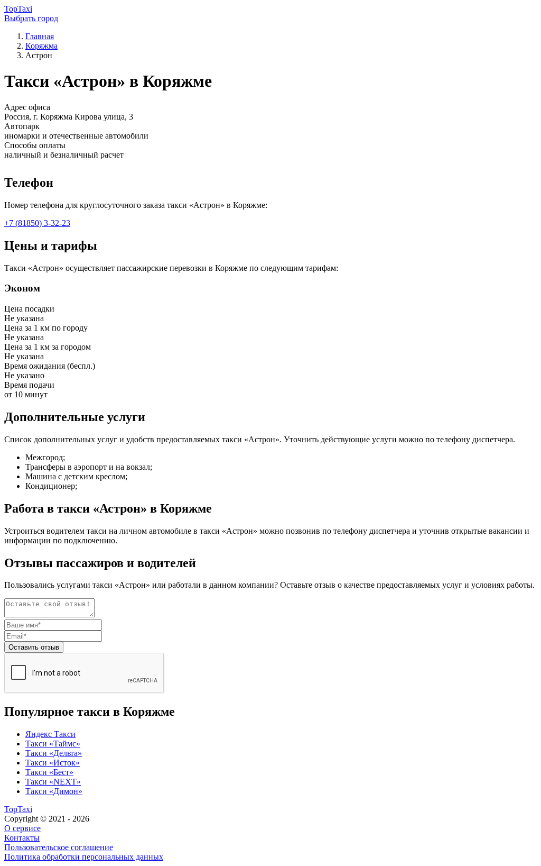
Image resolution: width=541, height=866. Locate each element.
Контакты (22, 837)
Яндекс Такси (50, 734)
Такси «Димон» (53, 791)
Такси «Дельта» (53, 753)
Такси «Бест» (49, 772)
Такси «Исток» (52, 762)
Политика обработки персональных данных (83, 856)
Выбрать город (31, 18)
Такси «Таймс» (52, 743)
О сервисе (22, 828)
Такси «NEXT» (53, 781)
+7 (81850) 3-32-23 (37, 222)
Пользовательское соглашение (58, 847)
